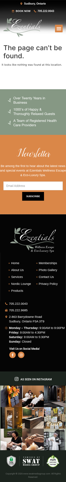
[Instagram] (21, 355)
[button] (59, 28)
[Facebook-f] (12, 355)
